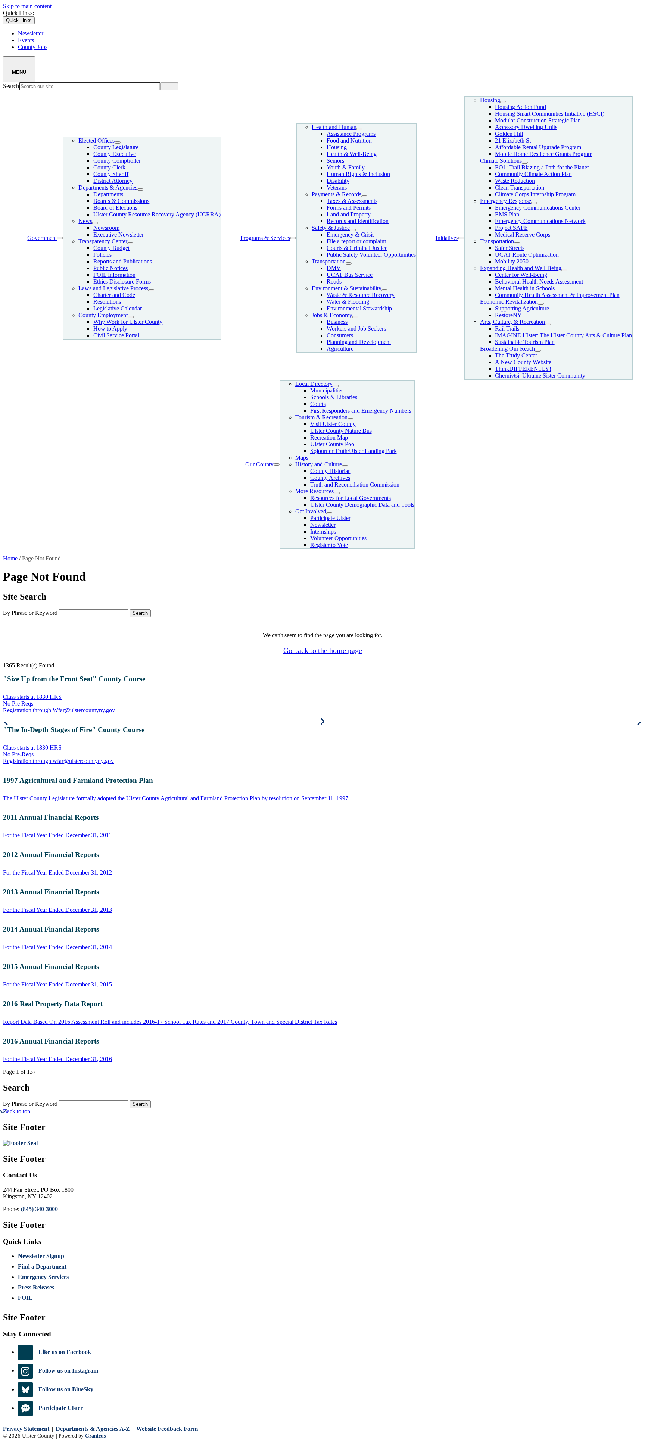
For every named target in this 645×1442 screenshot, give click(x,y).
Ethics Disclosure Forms (122, 281)
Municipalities (326, 390)
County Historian (330, 471)
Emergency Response (505, 201)
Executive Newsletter (118, 234)
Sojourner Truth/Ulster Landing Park (353, 451)
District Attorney (113, 181)
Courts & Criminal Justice (357, 248)
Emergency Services (43, 1277)
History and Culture (318, 464)
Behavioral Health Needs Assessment (539, 281)
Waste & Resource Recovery (361, 295)
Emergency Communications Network (540, 221)
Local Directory (314, 384)
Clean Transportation (519, 187)
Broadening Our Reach (507, 348)
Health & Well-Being (352, 154)
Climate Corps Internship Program (535, 194)
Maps (301, 457)
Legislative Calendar (117, 308)
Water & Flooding (348, 301)
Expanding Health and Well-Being (520, 268)
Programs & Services (265, 238)
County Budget (111, 248)
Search (11, 86)
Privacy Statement (26, 1429)
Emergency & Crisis (350, 234)
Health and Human (334, 127)
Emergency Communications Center (537, 207)
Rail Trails (507, 328)
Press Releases (36, 1287)
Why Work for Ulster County (127, 322)
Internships (323, 531)
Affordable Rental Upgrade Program (538, 147)
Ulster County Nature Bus (341, 431)
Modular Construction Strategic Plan (538, 120)
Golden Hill (509, 134)
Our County (259, 464)
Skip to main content (27, 6)
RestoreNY (508, 315)
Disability (338, 181)
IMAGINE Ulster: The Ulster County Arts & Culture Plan (563, 335)
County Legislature (115, 147)
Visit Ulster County (333, 424)
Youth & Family (346, 167)
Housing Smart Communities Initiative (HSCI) (549, 113)
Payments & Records (336, 194)
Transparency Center (102, 241)
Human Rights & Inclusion (358, 174)
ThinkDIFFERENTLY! (523, 369)
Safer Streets (509, 248)
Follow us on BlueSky (65, 1389)
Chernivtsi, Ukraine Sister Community (540, 375)
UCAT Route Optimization (527, 254)
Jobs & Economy (332, 315)
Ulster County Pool (333, 444)
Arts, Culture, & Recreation (512, 322)
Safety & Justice (331, 228)
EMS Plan (507, 214)
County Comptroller (117, 160)
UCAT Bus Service (350, 275)
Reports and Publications (122, 261)
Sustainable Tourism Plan (525, 342)
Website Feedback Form (167, 1429)
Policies (102, 254)
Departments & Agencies (107, 187)
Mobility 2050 (512, 261)
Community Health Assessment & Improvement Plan (557, 295)
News (85, 221)
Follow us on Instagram (68, 1370)
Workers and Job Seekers (356, 328)
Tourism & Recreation (321, 417)
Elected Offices (96, 140)
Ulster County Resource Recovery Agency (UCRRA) (157, 214)
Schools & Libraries (333, 397)
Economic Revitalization (509, 301)
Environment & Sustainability (346, 288)
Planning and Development (359, 342)
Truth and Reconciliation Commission (354, 484)
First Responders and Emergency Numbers (360, 410)
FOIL (25, 1298)
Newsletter (323, 525)
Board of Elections (115, 207)
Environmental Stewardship (359, 308)
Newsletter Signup (41, 1256)
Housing (337, 147)
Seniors (335, 160)
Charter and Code (114, 295)
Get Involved (310, 511)
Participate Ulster (330, 518)
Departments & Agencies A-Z (93, 1429)
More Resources (314, 491)
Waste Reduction (515, 181)
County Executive (114, 154)
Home (10, 558)
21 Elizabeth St (513, 140)
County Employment (103, 315)
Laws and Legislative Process (113, 288)
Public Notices (110, 268)
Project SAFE (511, 228)
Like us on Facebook (64, 1352)
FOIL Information (114, 275)
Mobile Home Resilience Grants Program (543, 154)
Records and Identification (358, 221)
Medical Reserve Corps (522, 234)
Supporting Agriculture (522, 308)
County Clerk (109, 167)
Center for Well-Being (521, 275)
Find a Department (42, 1266)
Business (337, 322)
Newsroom (106, 228)
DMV (334, 268)
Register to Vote (329, 545)
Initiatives (447, 238)
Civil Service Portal (116, 335)
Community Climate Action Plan (533, 174)
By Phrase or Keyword (30, 613)
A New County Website (523, 362)
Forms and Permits (349, 207)
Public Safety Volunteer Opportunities (371, 254)
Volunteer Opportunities (338, 538)
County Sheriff (110, 174)
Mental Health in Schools (525, 288)
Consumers (340, 335)
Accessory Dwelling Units (526, 127)
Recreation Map (329, 437)
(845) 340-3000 (39, 1209)
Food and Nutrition (349, 140)
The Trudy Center (516, 355)
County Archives (330, 478)
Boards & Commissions (121, 201)
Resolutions (107, 301)
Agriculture (340, 348)
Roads (334, 281)
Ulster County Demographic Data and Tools (362, 504)
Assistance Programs (351, 134)
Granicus (95, 1436)
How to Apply (110, 328)
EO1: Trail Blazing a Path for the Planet (542, 167)
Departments (108, 194)
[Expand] (60, 238)
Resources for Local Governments (350, 498)
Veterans (337, 187)
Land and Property (349, 214)
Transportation (329, 261)
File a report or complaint (356, 241)
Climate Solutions (501, 160)
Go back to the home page (322, 650)
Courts (318, 404)
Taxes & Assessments (352, 201)
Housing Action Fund (520, 107)
